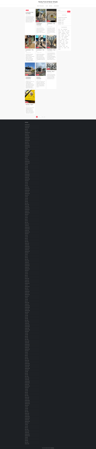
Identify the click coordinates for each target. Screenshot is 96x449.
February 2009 (27, 321)
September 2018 (27, 193)
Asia (61, 29)
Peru (66, 40)
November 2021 (27, 153)
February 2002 (27, 443)
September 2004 (27, 403)
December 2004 (27, 400)
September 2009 (27, 310)
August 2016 (26, 233)
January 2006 (27, 379)
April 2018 (26, 201)
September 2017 (27, 212)
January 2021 (27, 159)
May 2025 (26, 129)
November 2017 (27, 209)
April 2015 (26, 257)
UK (62, 47)
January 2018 (27, 206)
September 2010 (27, 294)
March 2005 (26, 395)
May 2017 (26, 219)
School (66, 43)
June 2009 (26, 315)
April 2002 (26, 440)
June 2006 (26, 371)
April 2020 (26, 169)
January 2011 (27, 289)
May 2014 (26, 275)
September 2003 (27, 421)
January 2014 (27, 280)
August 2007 (27, 350)
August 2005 (27, 387)
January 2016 (27, 244)
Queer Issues (62, 43)
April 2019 (26, 185)
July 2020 (26, 164)
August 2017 (26, 214)
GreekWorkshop (63, 33)
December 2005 (27, 381)
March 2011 (26, 288)
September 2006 (27, 368)
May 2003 (26, 427)
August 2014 (26, 270)
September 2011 (27, 286)
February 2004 (27, 413)
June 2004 (26, 408)
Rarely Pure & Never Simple (48, 2)
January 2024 (27, 135)
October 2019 (27, 177)
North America (60, 40)
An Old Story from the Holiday (62, 17)
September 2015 (27, 251)
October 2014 (27, 267)
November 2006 (27, 365)
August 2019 (26, 180)
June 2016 (26, 236)
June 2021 (26, 156)
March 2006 (26, 376)
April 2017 (26, 220)
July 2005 (26, 389)
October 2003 (27, 419)
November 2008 (27, 326)
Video (68, 47)
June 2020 (26, 166)
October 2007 (27, 347)
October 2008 (27, 328)
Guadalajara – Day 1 (51, 49)
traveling (59, 47)
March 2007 (26, 358)
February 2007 (27, 360)
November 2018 (27, 190)
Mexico (59, 39)
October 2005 (27, 384)
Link (62, 37)
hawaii (67, 33)
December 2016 (27, 227)
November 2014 (27, 265)
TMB (66, 46)
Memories (65, 37)
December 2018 (27, 188)
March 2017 (26, 222)
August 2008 (27, 331)
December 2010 (27, 291)
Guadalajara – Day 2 (61, 23)
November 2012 (27, 283)
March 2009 (26, 320)
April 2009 (26, 318)
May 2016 (26, 238)
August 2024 (27, 134)
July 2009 (26, 313)
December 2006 (27, 363)
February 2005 (27, 397)
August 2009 (27, 312)
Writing (27, 10)
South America (60, 46)
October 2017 (27, 211)
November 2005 (27, 382)
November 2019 (27, 175)
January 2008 (27, 342)
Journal (62, 36)
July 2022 (26, 148)
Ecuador (59, 30)
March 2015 (26, 259)
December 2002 (27, 434)
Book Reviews (65, 29)
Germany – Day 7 (50, 71)
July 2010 (26, 297)
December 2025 (27, 124)
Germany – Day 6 (29, 104)
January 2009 (27, 323)
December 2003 (27, 416)
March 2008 (26, 339)
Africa (59, 29)
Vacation (65, 47)
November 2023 (27, 137)
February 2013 (27, 281)
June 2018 (26, 198)
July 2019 (26, 182)
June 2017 (26, 217)
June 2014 (26, 273)
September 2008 (27, 329)
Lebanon (59, 37)
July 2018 (26, 196)
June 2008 (26, 334)
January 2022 (27, 150)
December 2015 (27, 246)
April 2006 (26, 374)
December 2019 (27, 174)
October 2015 (27, 249)
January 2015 (27, 262)
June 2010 (26, 299)
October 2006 (27, 366)
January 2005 (27, 398)
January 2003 (27, 432)
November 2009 (27, 307)
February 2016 (27, 243)
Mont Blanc (67, 39)
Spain (64, 46)
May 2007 (26, 355)
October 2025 (27, 127)
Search (59, 10)
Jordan (59, 36)
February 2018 (27, 204)
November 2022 (27, 145)
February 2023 (27, 143)
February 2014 (27, 278)
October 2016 (27, 230)
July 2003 (26, 424)
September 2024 (27, 132)
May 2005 (26, 392)
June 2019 (26, 183)
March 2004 (26, 411)
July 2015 (26, 254)
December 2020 (27, 161)
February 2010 (27, 302)
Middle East (63, 39)
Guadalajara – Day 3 (61, 22)
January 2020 (27, 172)
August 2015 (26, 252)
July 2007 (26, 352)
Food (65, 30)
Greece (59, 33)
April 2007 (26, 357)
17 (42, 116)
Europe (63, 30)
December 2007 (27, 344)
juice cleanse (66, 36)
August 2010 (26, 296)
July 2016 (26, 235)
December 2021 (27, 151)
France (68, 30)
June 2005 (26, 390)
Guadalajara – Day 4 (61, 20)
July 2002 (26, 437)
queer (59, 43)
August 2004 (27, 405)
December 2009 (27, 305)
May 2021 (26, 158)
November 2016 (27, 228)
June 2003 (26, 426)
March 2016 (26, 241)
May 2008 (26, 336)
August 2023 (27, 142)
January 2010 (27, 304)
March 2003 (26, 429)
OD (63, 40)
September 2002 (27, 435)
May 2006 (26, 373)
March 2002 (26, 442)
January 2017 (27, 225)
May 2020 (26, 167)
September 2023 (27, 140)
